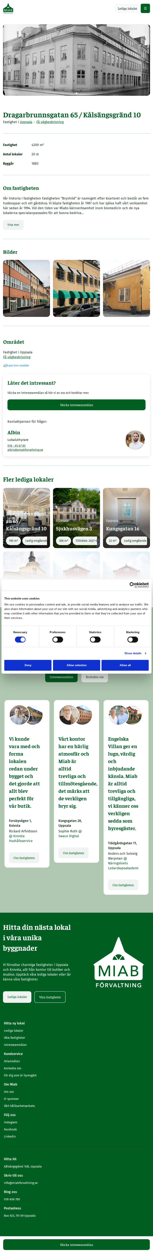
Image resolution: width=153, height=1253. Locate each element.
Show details (132, 653)
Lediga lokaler (17, 996)
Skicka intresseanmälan (76, 405)
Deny (28, 665)
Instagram (10, 1122)
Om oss (9, 1092)
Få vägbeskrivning (50, 122)
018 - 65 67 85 (16, 445)
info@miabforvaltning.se (21, 1183)
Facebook (10, 1129)
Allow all (125, 665)
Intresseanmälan (61, 677)
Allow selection (77, 665)
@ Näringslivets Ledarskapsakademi (123, 863)
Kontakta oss (95, 677)
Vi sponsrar (11, 1099)
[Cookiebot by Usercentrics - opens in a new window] (132, 585)
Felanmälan (12, 1061)
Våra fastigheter (50, 997)
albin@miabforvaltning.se (25, 450)
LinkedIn (10, 1136)
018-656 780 (12, 1199)
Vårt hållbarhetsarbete (19, 1106)
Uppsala (26, 122)
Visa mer (13, 225)
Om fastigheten (24, 857)
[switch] (57, 640)
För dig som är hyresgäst (20, 1075)
